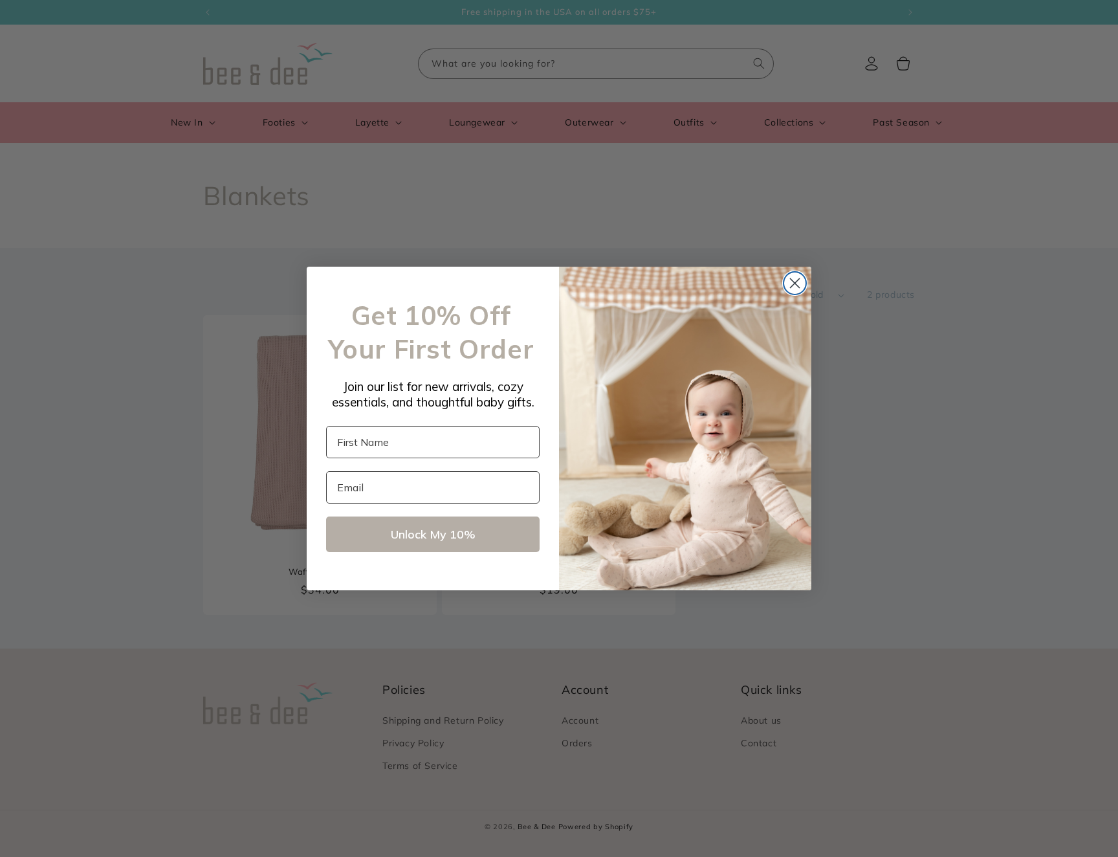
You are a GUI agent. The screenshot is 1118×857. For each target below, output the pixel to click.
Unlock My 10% (433, 534)
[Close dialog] (795, 283)
